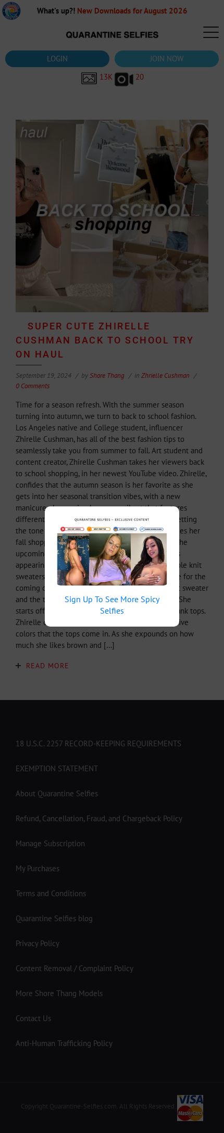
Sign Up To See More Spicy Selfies (112, 605)
